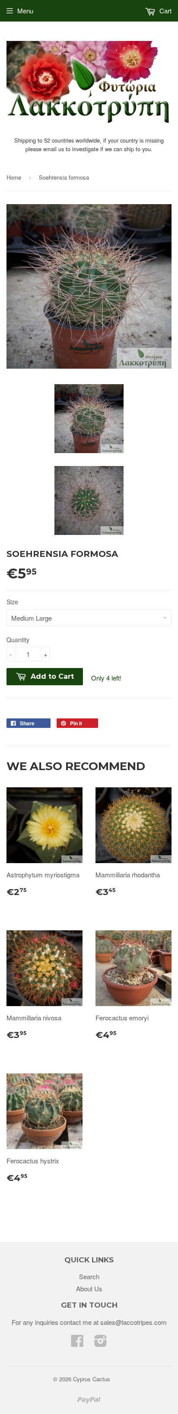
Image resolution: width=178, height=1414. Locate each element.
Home (13, 177)
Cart (165, 10)
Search (89, 1276)
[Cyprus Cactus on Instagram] (100, 1343)
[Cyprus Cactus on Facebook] (77, 1343)
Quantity (17, 639)
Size (12, 601)
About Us (89, 1288)
